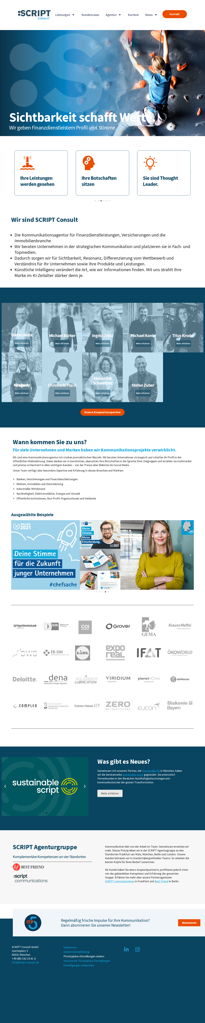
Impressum (70, 947)
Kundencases (90, 15)
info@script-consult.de (25, 962)
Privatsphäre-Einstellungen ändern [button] (83, 956)
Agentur (111, 15)
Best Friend (161, 881)
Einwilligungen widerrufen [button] (78, 965)
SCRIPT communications (120, 881)
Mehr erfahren (22, 343)
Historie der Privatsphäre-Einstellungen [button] (86, 961)
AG (158, 771)
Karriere (133, 15)
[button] (13, 172)
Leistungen (62, 15)
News (149, 15)
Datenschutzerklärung (76, 952)
